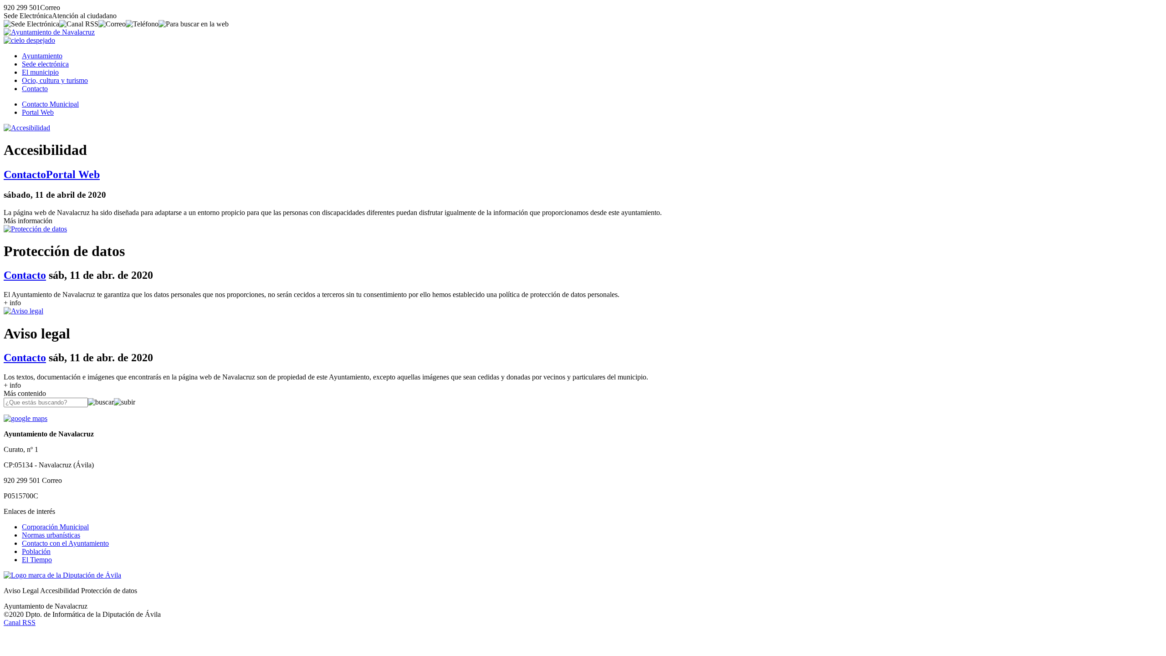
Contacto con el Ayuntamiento (65, 543)
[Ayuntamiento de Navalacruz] (49, 32)
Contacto (35, 88)
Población (36, 551)
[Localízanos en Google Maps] (25, 418)
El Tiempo (37, 560)
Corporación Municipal (55, 527)
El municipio (40, 72)
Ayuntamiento (42, 56)
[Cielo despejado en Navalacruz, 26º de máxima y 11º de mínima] (29, 40)
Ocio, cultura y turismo (55, 80)
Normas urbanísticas (51, 535)
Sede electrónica (45, 64)
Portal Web (38, 112)
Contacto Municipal (50, 104)
